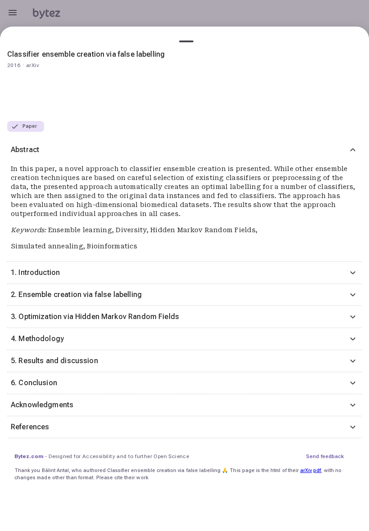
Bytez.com (28, 456)
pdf (317, 470)
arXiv (306, 470)
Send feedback (325, 456)
